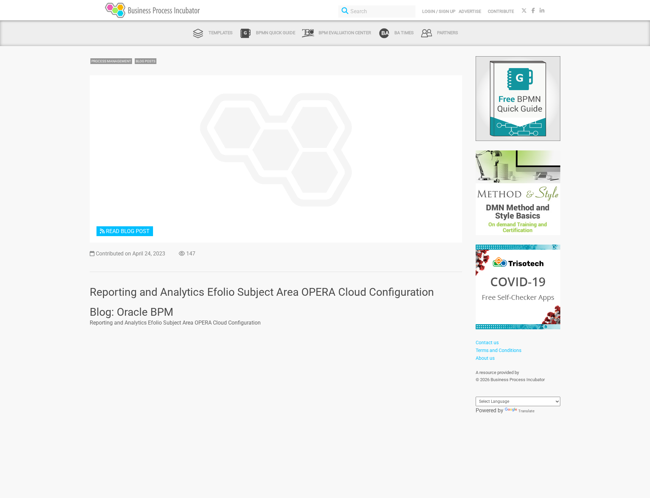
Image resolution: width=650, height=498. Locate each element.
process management (111, 61)
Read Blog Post (127, 231)
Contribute (501, 11)
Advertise (470, 11)
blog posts (145, 61)
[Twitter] (524, 10)
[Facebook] (533, 10)
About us (485, 358)
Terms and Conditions (498, 350)
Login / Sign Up (438, 11)
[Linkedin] (542, 10)
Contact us (487, 342)
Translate (526, 411)
